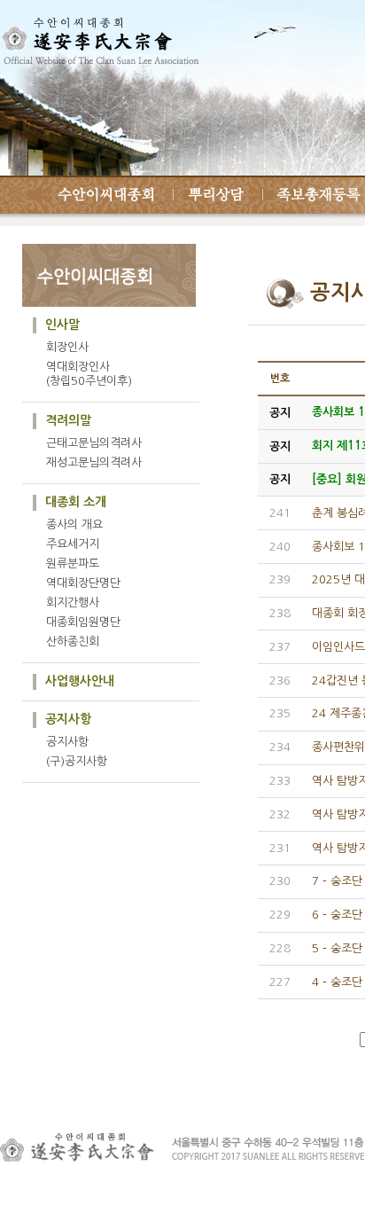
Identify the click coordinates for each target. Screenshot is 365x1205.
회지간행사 (72, 602)
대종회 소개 (75, 502)
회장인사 (67, 347)
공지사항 (68, 719)
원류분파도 (72, 563)
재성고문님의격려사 (94, 462)
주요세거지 (72, 544)
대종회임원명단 (83, 622)
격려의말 (68, 420)
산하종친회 (72, 641)
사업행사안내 (79, 681)
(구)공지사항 (76, 761)
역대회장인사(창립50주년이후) (89, 374)
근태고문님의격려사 (94, 443)
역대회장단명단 (83, 583)
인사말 (62, 324)
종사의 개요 (74, 524)
